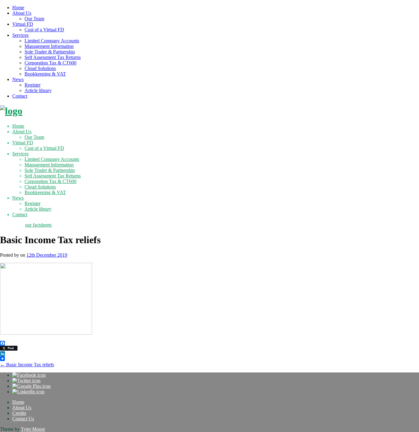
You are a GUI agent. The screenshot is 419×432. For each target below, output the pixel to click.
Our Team (34, 18)
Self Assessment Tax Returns (53, 57)
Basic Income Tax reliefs (27, 364)
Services (20, 35)
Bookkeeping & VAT (45, 73)
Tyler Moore (33, 429)
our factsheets (38, 225)
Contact (19, 96)
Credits (19, 413)
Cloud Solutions (40, 68)
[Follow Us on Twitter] (26, 380)
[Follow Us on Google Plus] (31, 386)
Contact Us (23, 418)
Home (18, 7)
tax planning (12, 225)
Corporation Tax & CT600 (50, 62)
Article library (38, 90)
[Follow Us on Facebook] (29, 375)
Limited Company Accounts (52, 40)
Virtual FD (22, 24)
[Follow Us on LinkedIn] (28, 391)
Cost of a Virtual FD (44, 29)
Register (32, 85)
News (18, 79)
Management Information (49, 46)
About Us (21, 13)
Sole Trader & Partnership (50, 51)
